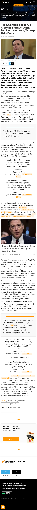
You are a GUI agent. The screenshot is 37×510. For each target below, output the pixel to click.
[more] (34, 255)
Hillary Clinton (15, 403)
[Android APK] (6, 493)
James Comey (5, 403)
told (8, 115)
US (15, 400)
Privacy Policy (21, 485)
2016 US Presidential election (9, 411)
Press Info (10, 483)
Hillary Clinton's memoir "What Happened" (18, 377)
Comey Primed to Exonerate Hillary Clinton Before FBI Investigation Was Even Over (18, 248)
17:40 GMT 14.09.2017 (7, 37)
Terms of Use (18, 483)
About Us (4, 483)
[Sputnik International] (5, 3)
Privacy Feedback (6, 488)
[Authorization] (26, 2)
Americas (10, 467)
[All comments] (3, 507)
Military (33, 467)
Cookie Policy (12, 485)
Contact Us (4, 485)
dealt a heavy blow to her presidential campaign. (18, 215)
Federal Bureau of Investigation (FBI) (11, 407)
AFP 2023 (4, 60)
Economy (25, 467)
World (3, 400)
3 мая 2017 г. (27, 354)
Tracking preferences (18, 488)
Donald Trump (21, 400)
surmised (23, 207)
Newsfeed (9, 400)
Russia (18, 467)
